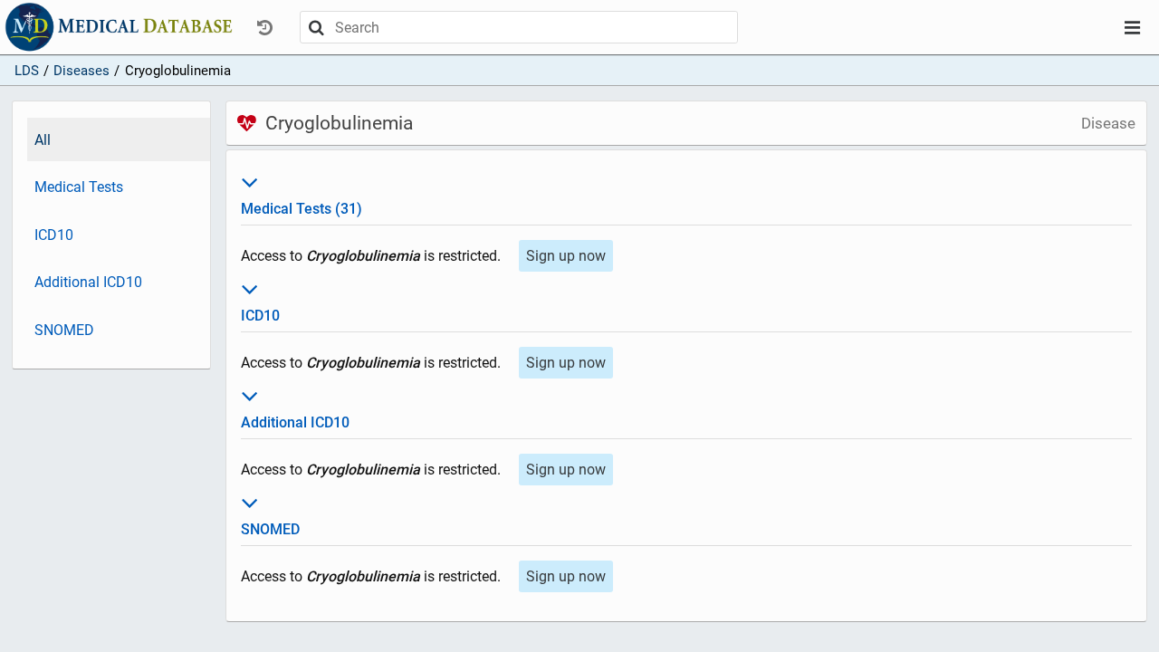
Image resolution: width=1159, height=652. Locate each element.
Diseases (81, 70)
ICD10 (53, 235)
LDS (26, 70)
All (42, 140)
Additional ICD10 (88, 282)
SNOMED (64, 330)
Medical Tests (78, 187)
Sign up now (566, 255)
